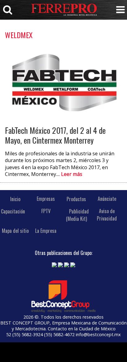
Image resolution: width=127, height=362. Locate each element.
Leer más (71, 174)
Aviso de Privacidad (107, 214)
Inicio (15, 198)
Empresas (46, 198)
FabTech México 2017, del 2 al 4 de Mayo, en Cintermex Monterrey (55, 135)
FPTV (46, 211)
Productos (76, 198)
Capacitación (13, 211)
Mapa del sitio (15, 230)
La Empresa (45, 230)
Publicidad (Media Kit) (77, 214)
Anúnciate (107, 198)
